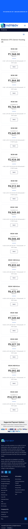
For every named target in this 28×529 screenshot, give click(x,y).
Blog (2, 518)
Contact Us (3, 514)
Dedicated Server (5, 499)
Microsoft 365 (4, 490)
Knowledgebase (4, 516)
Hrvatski (10, 527)
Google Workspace (5, 483)
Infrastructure (18, 485)
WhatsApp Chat (4, 512)
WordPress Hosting (5, 479)
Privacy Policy (18, 487)
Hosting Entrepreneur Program (19, 482)
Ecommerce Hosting (5, 481)
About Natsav (18, 479)
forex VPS (3, 497)
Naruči (14, 66)
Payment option (18, 492)
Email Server (3, 488)
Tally (2, 501)
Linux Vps (3, 492)
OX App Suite (4, 485)
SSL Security (3, 506)
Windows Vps (4, 494)
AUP (16, 494)
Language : (3, 527)
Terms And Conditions (20, 489)
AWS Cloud (3, 503)
